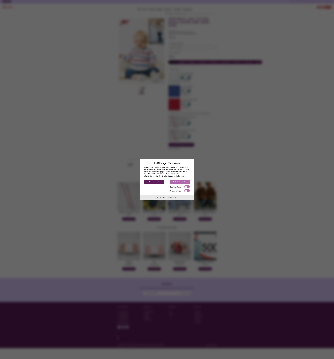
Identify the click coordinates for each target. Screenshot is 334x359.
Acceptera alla (154, 182)
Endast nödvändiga (180, 182)
